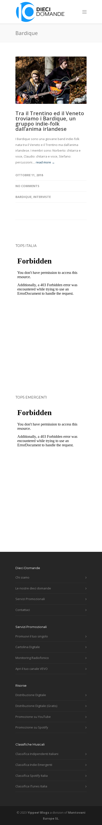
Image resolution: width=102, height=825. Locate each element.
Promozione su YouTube (33, 717)
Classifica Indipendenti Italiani (36, 754)
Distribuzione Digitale (30, 695)
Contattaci (22, 610)
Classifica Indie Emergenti (33, 765)
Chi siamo (22, 577)
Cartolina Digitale (27, 647)
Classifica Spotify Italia (31, 775)
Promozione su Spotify (31, 727)
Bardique (23, 197)
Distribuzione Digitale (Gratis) (36, 706)
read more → (45, 162)
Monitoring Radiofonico (32, 658)
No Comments (27, 186)
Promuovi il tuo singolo (31, 636)
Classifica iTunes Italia (31, 786)
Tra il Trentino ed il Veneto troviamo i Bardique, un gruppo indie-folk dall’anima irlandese (49, 121)
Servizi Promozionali (30, 599)
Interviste (42, 197)
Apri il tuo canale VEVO (31, 669)
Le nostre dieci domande (33, 588)
